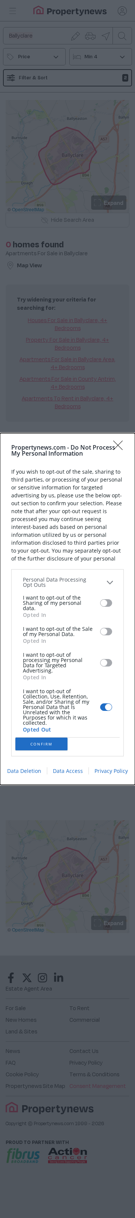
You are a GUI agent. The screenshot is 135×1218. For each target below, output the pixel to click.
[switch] (106, 603)
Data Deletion (24, 770)
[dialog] (67, 609)
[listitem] (67, 582)
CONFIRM (41, 744)
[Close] (120, 448)
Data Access (68, 770)
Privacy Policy (111, 770)
